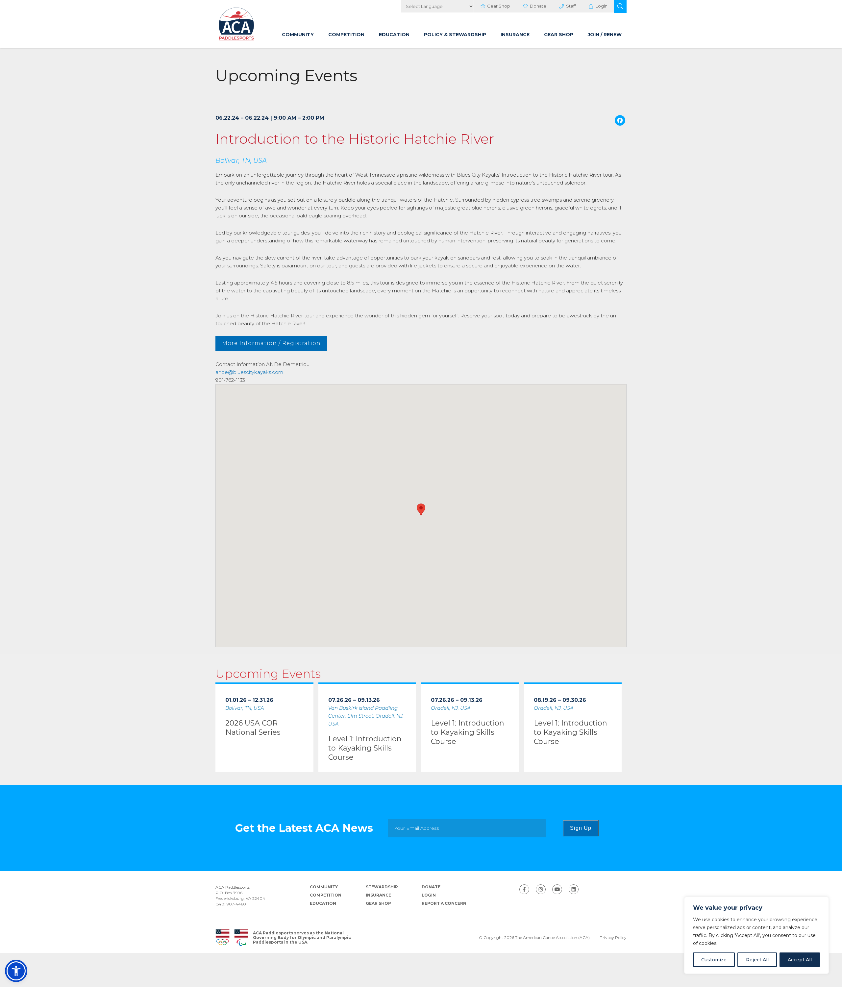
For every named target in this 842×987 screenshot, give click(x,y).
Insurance (515, 34)
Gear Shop (498, 6)
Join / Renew (605, 34)
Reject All (757, 960)
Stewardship (382, 886)
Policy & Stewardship (455, 34)
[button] (620, 6)
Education (394, 34)
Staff (571, 6)
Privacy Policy (613, 937)
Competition (346, 34)
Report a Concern (444, 903)
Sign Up (580, 828)
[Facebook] (620, 121)
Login (601, 6)
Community (298, 34)
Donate (538, 6)
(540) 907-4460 (230, 903)
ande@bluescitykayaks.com (249, 372)
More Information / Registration (271, 343)
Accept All (800, 960)
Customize (714, 960)
